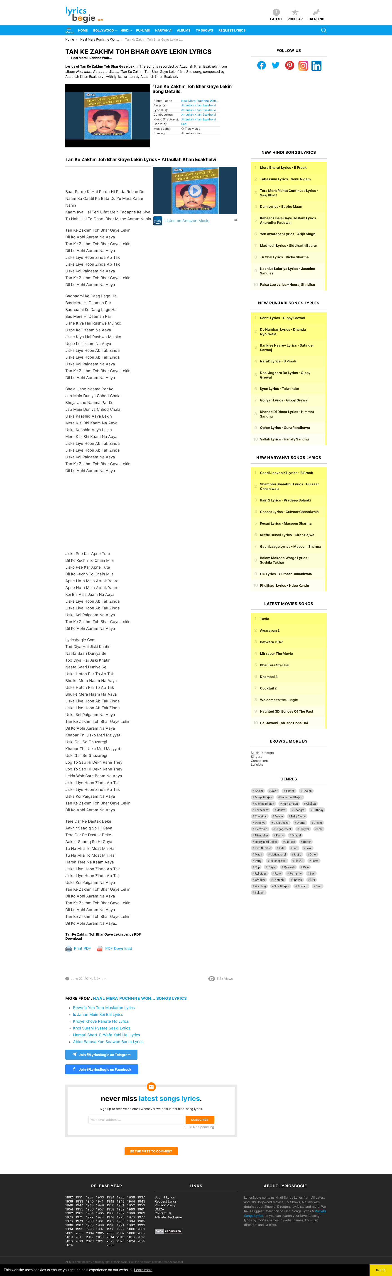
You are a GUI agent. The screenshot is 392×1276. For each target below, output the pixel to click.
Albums (183, 30)
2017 (141, 1237)
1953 (141, 1205)
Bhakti (259, 791)
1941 (99, 1201)
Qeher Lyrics (285, 427)
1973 (100, 1217)
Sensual (260, 880)
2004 (90, 1233)
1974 (110, 1217)
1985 (141, 1221)
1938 (69, 1201)
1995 (79, 1229)
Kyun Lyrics (279, 388)
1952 (131, 1205)
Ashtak (290, 791)
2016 (131, 1237)
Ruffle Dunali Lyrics (287, 535)
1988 (90, 1225)
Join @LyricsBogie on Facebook (104, 1069)
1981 (99, 1221)
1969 (141, 1213)
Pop (257, 867)
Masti (258, 854)
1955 (79, 1209)
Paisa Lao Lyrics (287, 284)
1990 (110, 1225)
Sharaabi (278, 880)
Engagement (283, 829)
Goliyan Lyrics (284, 400)
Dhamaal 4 (269, 677)
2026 (69, 1245)
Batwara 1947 (271, 642)
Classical (261, 816)
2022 (110, 1241)
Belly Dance (298, 816)
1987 (79, 1225)
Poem (314, 861)
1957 (100, 1209)
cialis (22, 1172)
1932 (89, 1197)
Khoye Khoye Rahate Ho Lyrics (101, 1021)
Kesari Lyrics (286, 523)
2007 (121, 1233)
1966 (110, 1213)
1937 (141, 1197)
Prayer (272, 867)
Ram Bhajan (290, 803)
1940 (90, 1201)
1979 (79, 1221)
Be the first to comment (151, 1151)
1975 (120, 1217)
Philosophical (278, 861)
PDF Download (118, 948)
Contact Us (163, 1213)
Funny (280, 835)
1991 (120, 1225)
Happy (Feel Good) (266, 841)
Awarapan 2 (269, 630)
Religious (261, 873)
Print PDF (82, 948)
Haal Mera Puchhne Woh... (200, 101)
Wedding (260, 886)
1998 (110, 1229)
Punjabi (143, 30)
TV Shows (204, 30)
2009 (141, 1233)
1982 (110, 1221)
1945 (141, 1201)
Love (308, 848)
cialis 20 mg (9, 1172)
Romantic (295, 873)
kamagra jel (80, 1172)
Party (258, 861)
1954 (69, 1209)
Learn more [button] (143, 1270)
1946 (69, 1205)
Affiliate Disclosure (168, 1217)
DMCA (159, 1209)
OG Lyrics (286, 574)
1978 (69, 1221)
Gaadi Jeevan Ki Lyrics (286, 473)
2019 (79, 1241)
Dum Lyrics (281, 206)
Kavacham (261, 810)
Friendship (261, 835)
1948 (90, 1205)
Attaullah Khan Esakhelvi (198, 105)
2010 (69, 1237)
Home (83, 30)
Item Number (263, 848)
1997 (100, 1229)
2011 (79, 1237)
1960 (131, 1209)
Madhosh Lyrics (288, 245)
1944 (131, 1201)
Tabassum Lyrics (285, 179)
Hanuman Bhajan (291, 797)
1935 (121, 1197)
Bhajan (307, 791)
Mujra (297, 854)
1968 (131, 1213)
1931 (79, 1197)
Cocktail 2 (268, 688)
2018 (69, 1241)
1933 (100, 1197)
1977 (141, 1217)
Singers (256, 756)
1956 (90, 1209)
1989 (100, 1225)
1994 (69, 1229)
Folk (319, 829)
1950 (110, 1205)
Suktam (260, 892)
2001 (141, 1229)
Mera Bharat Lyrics (283, 167)
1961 (141, 1209)
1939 (79, 1201)
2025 (141, 1241)
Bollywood (103, 30)
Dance (279, 816)
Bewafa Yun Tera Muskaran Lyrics (104, 1007)
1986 (69, 1225)
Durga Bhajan (263, 797)
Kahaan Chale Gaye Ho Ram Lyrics (289, 220)
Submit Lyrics (165, 1197)
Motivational (278, 854)
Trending (316, 19)
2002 (69, 1233)
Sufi (312, 880)
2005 (100, 1233)
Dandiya (260, 822)
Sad (183, 124)
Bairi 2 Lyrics (285, 500)
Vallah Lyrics (284, 439)
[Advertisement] (108, 514)
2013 (100, 1237)
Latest (276, 19)
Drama (301, 822)
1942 (110, 1201)
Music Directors (262, 753)
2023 (121, 1241)
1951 (120, 1205)
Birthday (318, 810)
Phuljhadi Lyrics (284, 585)
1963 (79, 1213)
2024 (131, 1241)
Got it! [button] (381, 1270)
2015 (120, 1237)
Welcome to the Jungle (279, 700)
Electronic (261, 829)
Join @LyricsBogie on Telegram (105, 1055)
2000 (131, 1229)
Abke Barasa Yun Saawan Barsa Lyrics (108, 1041)
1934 (110, 1197)
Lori (295, 848)
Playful (299, 861)
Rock (278, 873)
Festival (304, 829)
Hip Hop (290, 841)
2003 (79, 1233)
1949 (100, 1205)
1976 (131, 1217)
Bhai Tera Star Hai (274, 665)
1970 (69, 1217)
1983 (121, 1221)
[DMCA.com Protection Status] (168, 1233)
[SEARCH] (324, 30)
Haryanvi (163, 30)
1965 (100, 1213)
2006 (111, 1233)
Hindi (125, 30)
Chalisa (311, 803)
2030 (111, 1245)
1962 (69, 1213)
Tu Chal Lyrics (284, 257)
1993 (141, 1225)
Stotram (302, 886)
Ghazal (296, 835)
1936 (131, 1197)
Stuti (318, 886)
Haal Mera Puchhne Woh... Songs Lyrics (140, 998)
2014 (110, 1237)
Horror (307, 841)
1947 (79, 1205)
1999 (121, 1229)
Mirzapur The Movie (276, 653)
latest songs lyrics (169, 1098)
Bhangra (299, 810)
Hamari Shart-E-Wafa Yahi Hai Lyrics (106, 1035)
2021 (99, 1241)
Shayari (297, 880)
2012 (89, 1237)
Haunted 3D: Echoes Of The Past (286, 711)
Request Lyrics (231, 30)
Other (313, 854)
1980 (90, 1221)
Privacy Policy (165, 1205)
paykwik (65, 1172)
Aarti (274, 791)
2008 (131, 1233)
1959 (121, 1209)
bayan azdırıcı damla (42, 1172)
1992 (131, 1225)
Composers (259, 761)
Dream (318, 822)
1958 (110, 1209)
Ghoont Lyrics (289, 512)
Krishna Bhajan (264, 803)
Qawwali (289, 867)
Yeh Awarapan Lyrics (287, 234)
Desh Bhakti (281, 822)
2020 (90, 1241)
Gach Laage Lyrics (290, 546)
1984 (131, 1221)
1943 (121, 1201)
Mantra (281, 810)
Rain (306, 867)
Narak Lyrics (278, 361)
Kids (281, 848)
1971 (79, 1217)
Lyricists (257, 764)
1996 (90, 1229)
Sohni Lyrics (282, 318)
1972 (89, 1217)
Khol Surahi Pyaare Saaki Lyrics (101, 1028)
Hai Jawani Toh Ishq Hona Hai (284, 723)
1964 (90, 1213)
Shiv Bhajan (281, 886)
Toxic (264, 619)
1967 (120, 1213)
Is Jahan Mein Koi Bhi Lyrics (98, 1014)
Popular (295, 19)
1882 (69, 1197)
